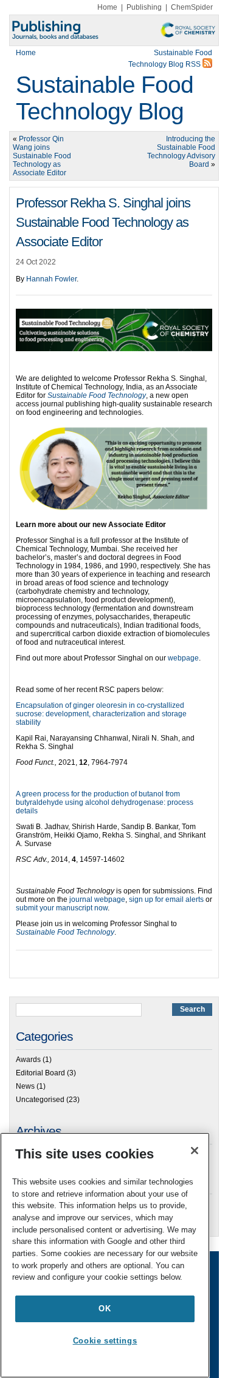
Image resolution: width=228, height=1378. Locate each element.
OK (104, 1308)
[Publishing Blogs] (114, 30)
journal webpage (97, 899)
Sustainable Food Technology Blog (104, 98)
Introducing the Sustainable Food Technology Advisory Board (181, 152)
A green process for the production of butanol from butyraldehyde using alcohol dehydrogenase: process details (104, 802)
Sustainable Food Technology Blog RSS (170, 59)
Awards (28, 1059)
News (25, 1086)
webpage (183, 658)
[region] (105, 1255)
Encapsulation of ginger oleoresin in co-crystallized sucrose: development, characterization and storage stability (101, 714)
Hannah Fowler (51, 279)
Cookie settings (105, 1340)
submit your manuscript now (62, 908)
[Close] (194, 1150)
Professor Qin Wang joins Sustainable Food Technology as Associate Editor (42, 156)
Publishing (144, 7)
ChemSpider (192, 7)
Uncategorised (40, 1099)
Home (107, 7)
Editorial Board (40, 1073)
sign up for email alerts (166, 899)
